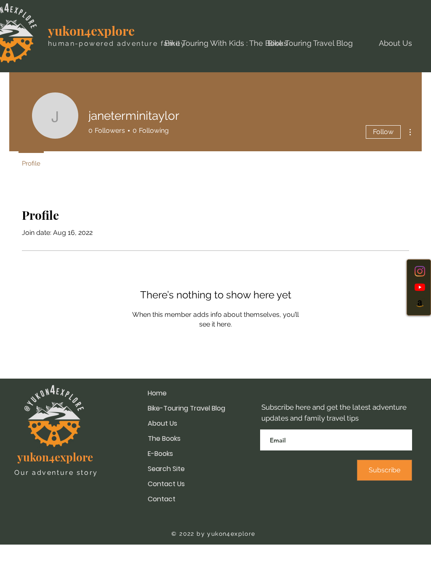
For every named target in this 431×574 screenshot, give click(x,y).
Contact (162, 499)
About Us (162, 423)
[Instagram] (420, 271)
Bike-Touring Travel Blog (186, 408)
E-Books (160, 453)
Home (157, 393)
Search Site (166, 469)
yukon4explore (91, 30)
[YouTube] (420, 287)
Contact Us (166, 484)
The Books (164, 438)
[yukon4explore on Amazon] (420, 303)
